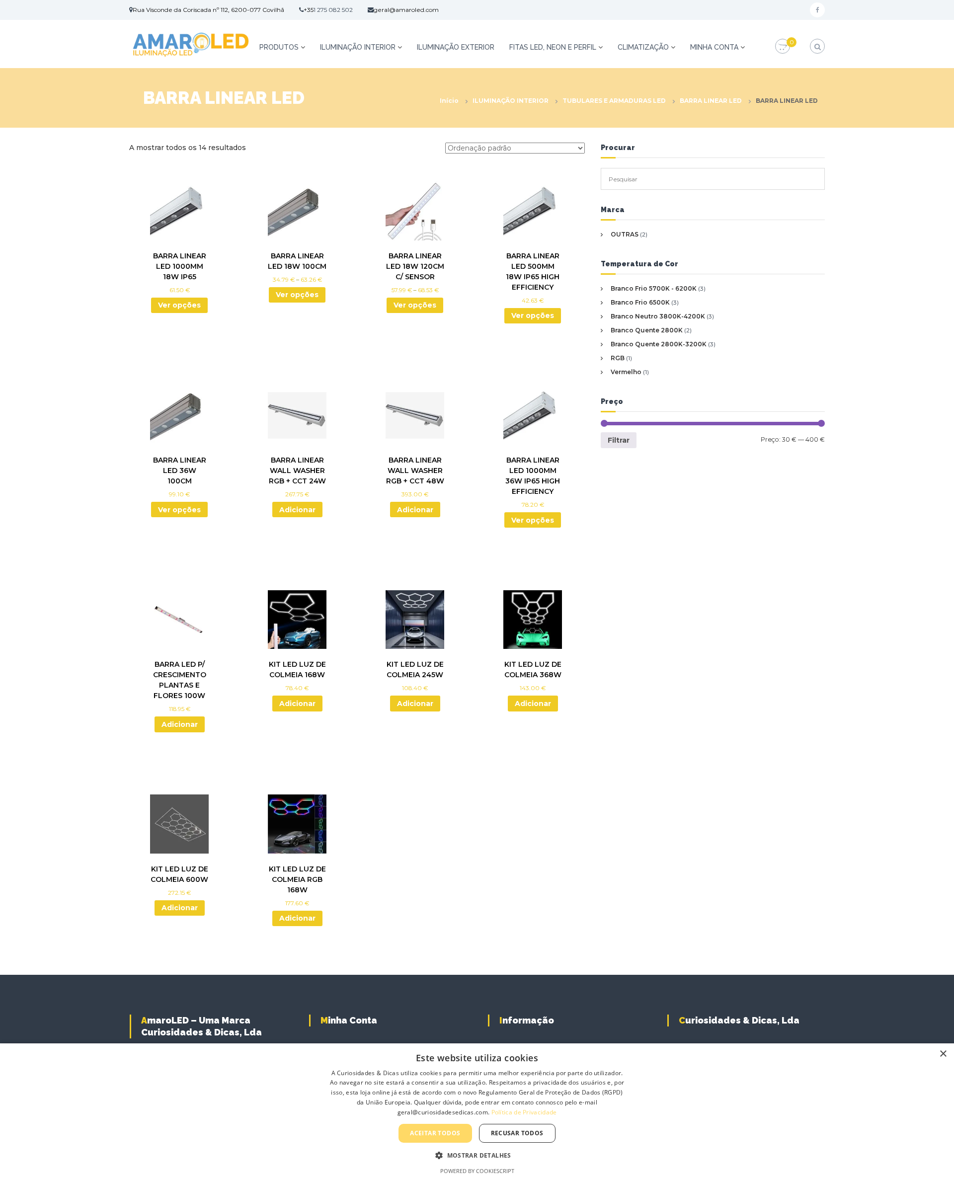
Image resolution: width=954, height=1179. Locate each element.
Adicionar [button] (297, 509)
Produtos (279, 47)
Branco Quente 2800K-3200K (659, 344)
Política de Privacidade (524, 1112)
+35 (309, 9)
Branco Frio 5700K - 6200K (654, 288)
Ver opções (179, 305)
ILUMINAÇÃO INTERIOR (358, 47)
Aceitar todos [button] (435, 1133)
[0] (782, 46)
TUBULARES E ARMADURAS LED (614, 100)
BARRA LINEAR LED (711, 100)
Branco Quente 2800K (647, 330)
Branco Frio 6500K (640, 302)
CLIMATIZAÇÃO (643, 47)
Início (449, 100)
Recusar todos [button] (517, 1133)
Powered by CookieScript (477, 1171)
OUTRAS (624, 234)
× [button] (943, 1054)
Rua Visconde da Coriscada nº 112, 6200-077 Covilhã (208, 9)
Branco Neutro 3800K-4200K (658, 316)
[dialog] (477, 1111)
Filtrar (619, 440)
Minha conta (714, 47)
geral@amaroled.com (406, 9)
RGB (618, 358)
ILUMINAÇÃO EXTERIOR (455, 47)
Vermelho (626, 372)
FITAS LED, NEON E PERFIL (552, 47)
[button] (477, 1155)
